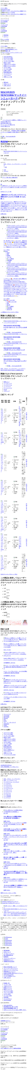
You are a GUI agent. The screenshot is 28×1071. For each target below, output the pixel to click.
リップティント (8, 383)
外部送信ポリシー (8, 960)
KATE (5, 721)
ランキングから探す (9, 61)
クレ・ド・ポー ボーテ (10, 722)
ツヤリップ (7, 391)
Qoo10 (5, 389)
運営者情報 (7, 950)
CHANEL (6, 726)
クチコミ (6, 171)
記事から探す (7, 70)
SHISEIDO (6, 724)
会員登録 (3, 1020)
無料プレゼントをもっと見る (8, 893)
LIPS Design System (8, 974)
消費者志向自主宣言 (9, 961)
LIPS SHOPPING (8, 56)
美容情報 (6, 997)
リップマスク (7, 797)
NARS (5, 725)
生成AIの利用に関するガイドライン (13, 973)
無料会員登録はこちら (11, 49)
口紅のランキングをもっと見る (9, 574)
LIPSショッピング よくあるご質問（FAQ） (15, 1010)
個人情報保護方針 (8, 955)
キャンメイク (7, 714)
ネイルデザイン (8, 73)
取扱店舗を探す (8, 72)
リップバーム (7, 386)
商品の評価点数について (10, 967)
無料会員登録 (17, 1048)
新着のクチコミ (8, 987)
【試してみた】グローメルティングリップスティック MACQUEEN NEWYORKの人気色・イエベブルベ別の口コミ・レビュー (15, 913)
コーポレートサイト (9, 953)
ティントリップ (8, 388)
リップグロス (7, 783)
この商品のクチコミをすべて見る (10, 312)
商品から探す (7, 62)
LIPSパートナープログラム (11, 970)
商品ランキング (8, 989)
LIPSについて (7, 84)
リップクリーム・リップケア (11, 782)
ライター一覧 (7, 984)
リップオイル (7, 794)
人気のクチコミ (8, 986)
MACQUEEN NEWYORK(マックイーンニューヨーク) (14, 95)
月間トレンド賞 (8, 77)
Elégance (6, 718)
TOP (5, 169)
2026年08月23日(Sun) (6, 765)
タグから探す (7, 67)
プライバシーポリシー (10, 958)
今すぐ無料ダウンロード (7, 1048)
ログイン (6, 36)
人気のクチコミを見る (10, 64)
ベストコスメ (7, 75)
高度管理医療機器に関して (11, 1008)
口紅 (6, 167)
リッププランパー (8, 788)
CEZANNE (6, 715)
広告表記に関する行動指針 (18, 130)
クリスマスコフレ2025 (10, 754)
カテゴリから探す (8, 58)
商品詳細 (3, 109)
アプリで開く (4, 8)
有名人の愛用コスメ (9, 750)
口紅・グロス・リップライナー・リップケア (15, 164)
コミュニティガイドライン (11, 968)
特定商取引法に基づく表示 (11, 1006)
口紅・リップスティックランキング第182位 (20, 438)
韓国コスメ (7, 382)
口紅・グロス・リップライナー (12, 779)
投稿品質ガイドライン (10, 971)
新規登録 (6, 35)
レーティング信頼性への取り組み (10, 132)
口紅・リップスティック (10, 780)
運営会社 (6, 82)
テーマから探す (8, 69)
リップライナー (8, 785)
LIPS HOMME (7, 1000)
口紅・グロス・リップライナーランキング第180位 (20, 416)
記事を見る (4, 704)
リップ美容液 (7, 796)
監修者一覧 (7, 983)
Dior (5, 719)
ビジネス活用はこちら (10, 976)
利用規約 (6, 956)
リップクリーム (8, 385)
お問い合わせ (7, 85)
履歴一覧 (7, 51)
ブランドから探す (8, 59)
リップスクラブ (8, 786)
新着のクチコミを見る (10, 66)
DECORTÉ (6, 717)
